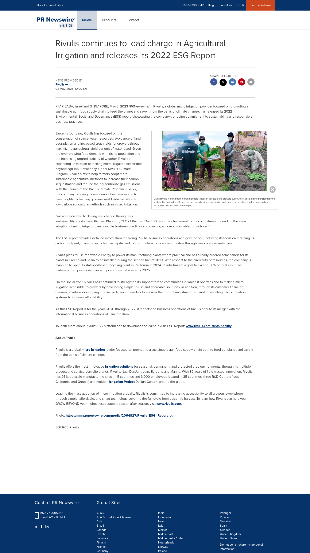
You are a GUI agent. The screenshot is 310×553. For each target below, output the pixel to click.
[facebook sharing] (213, 82)
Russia (224, 517)
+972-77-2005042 (51, 513)
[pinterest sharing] (241, 82)
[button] (215, 161)
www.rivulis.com (168, 403)
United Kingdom (230, 534)
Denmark (102, 538)
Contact (133, 20)
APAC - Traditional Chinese (114, 517)
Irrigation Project (122, 381)
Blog (211, 5)
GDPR (240, 5)
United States (228, 538)
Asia (99, 521)
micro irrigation (93, 349)
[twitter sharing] (223, 83)
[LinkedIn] (47, 527)
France (101, 547)
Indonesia (164, 517)
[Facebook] (41, 527)
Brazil (100, 525)
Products (109, 20)
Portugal (225, 513)
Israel (161, 521)
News (87, 20)
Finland (101, 542)
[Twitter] (37, 527)
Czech (101, 534)
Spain (223, 525)
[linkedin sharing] (232, 82)
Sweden (225, 530)
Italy (160, 525)
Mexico (162, 530)
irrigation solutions (119, 366)
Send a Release (261, 5)
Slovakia (225, 521)
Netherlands (166, 542)
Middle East (165, 534)
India (161, 513)
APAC (100, 513)
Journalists (225, 5)
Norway (163, 547)
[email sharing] (251, 82)
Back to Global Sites (50, 5)
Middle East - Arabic (171, 538)
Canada (101, 530)
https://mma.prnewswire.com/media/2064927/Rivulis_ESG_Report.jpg (119, 415)
